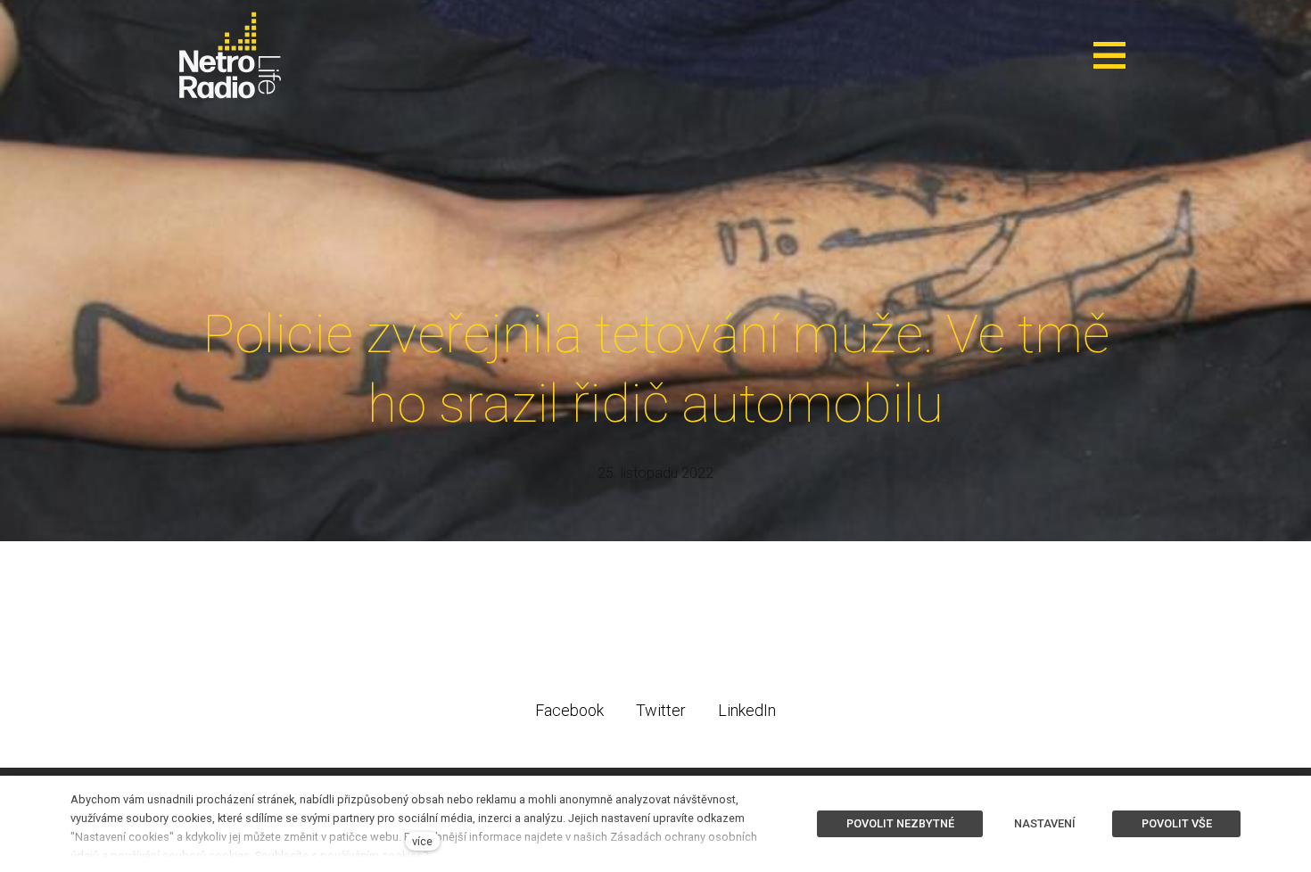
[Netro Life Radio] (230, 55)
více (422, 841)
